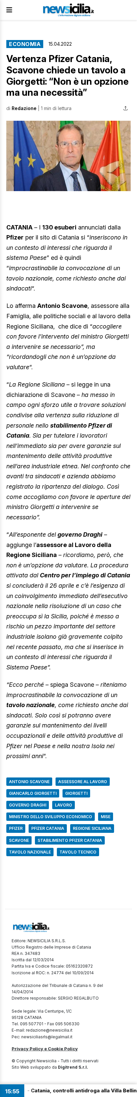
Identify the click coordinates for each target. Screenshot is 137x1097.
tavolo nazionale (30, 852)
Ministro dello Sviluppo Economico (50, 816)
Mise (105, 816)
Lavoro (63, 804)
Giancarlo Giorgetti (33, 793)
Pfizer (16, 828)
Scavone (19, 840)
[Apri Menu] (9, 10)
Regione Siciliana (92, 828)
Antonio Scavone (29, 781)
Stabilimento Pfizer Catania (70, 840)
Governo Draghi (27, 804)
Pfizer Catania (47, 828)
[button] (68, 156)
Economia (25, 44)
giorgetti (76, 793)
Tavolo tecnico (78, 852)
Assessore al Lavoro (82, 781)
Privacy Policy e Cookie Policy (45, 1048)
